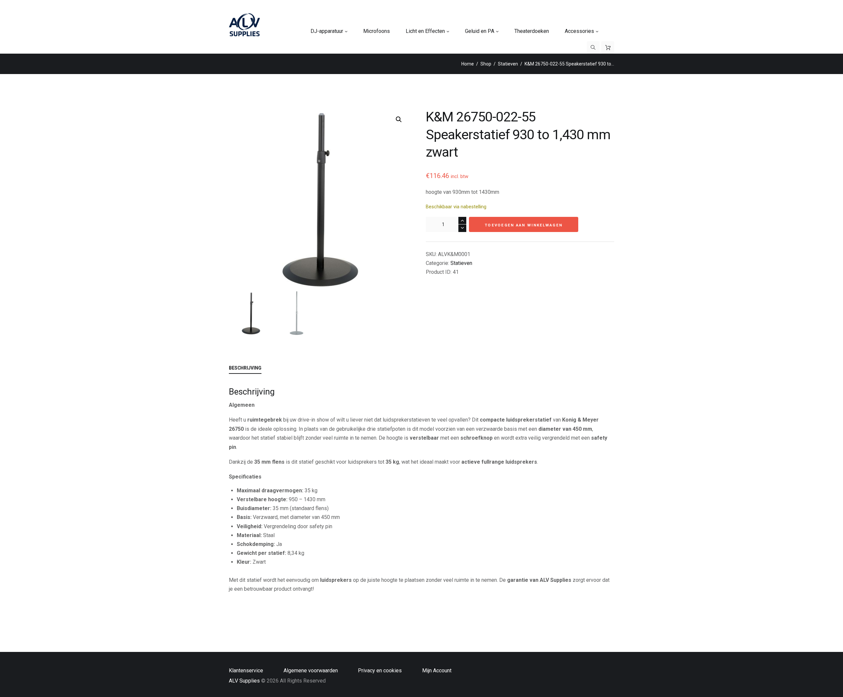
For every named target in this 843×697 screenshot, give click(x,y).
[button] (399, 119)
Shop (485, 63)
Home (467, 63)
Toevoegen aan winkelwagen (523, 225)
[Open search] (593, 47)
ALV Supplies (244, 681)
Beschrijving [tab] (245, 368)
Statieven (508, 63)
